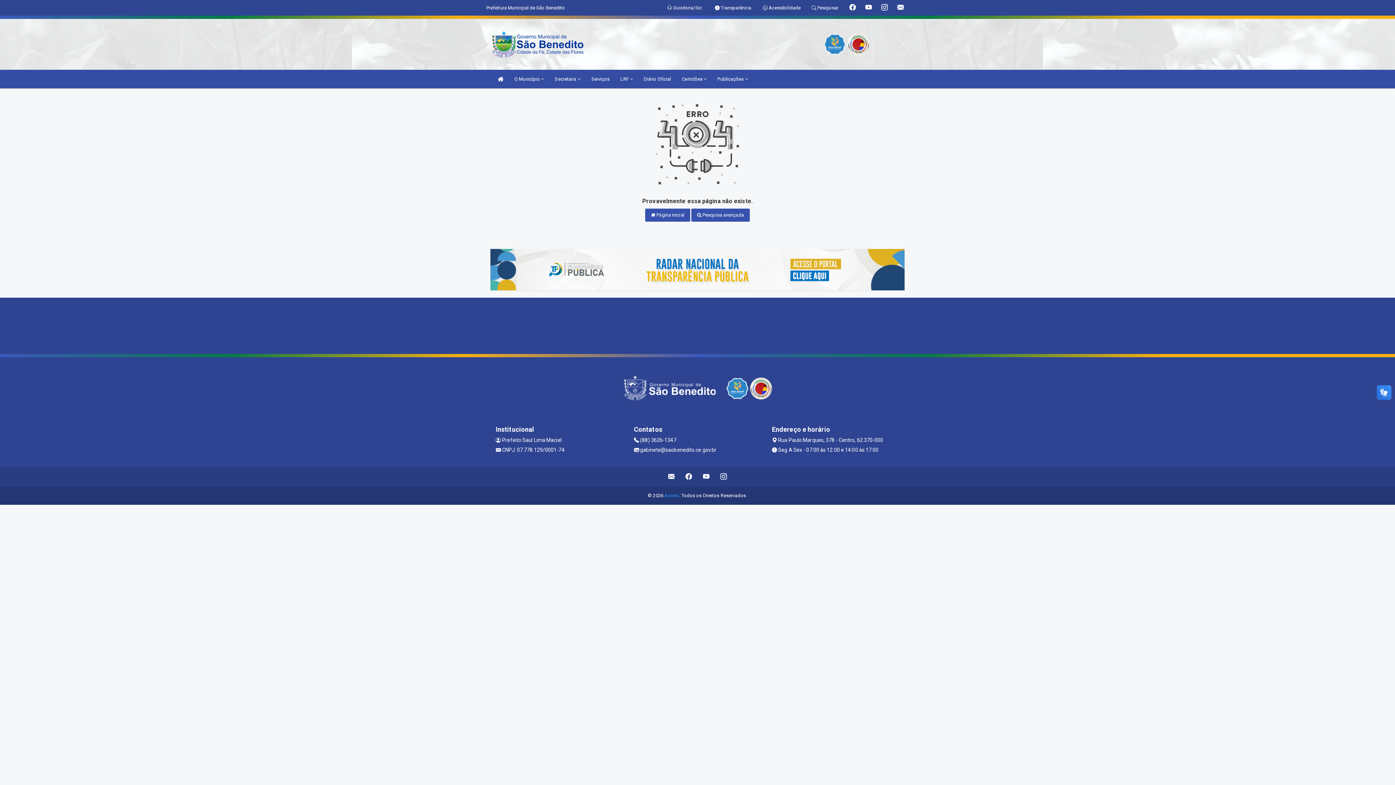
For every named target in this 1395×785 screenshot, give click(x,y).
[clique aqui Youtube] (706, 476)
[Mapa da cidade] (697, 325)
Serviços (600, 79)
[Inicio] (500, 79)
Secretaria (566, 79)
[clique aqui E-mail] (671, 476)
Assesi (671, 495)
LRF (625, 79)
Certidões (693, 79)
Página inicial (669, 215)
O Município (527, 79)
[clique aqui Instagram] (723, 476)
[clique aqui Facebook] (689, 476)
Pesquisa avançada (722, 215)
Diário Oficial (657, 79)
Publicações (731, 79)
